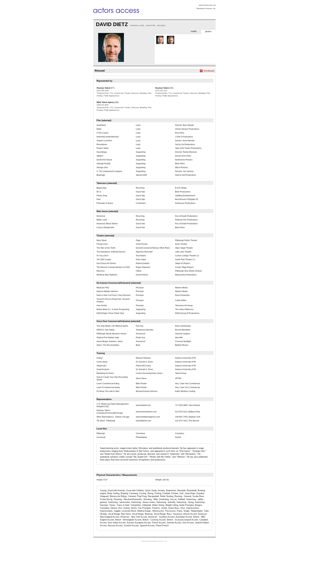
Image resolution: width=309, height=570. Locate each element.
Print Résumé (209, 71)
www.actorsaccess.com (207, 5)
